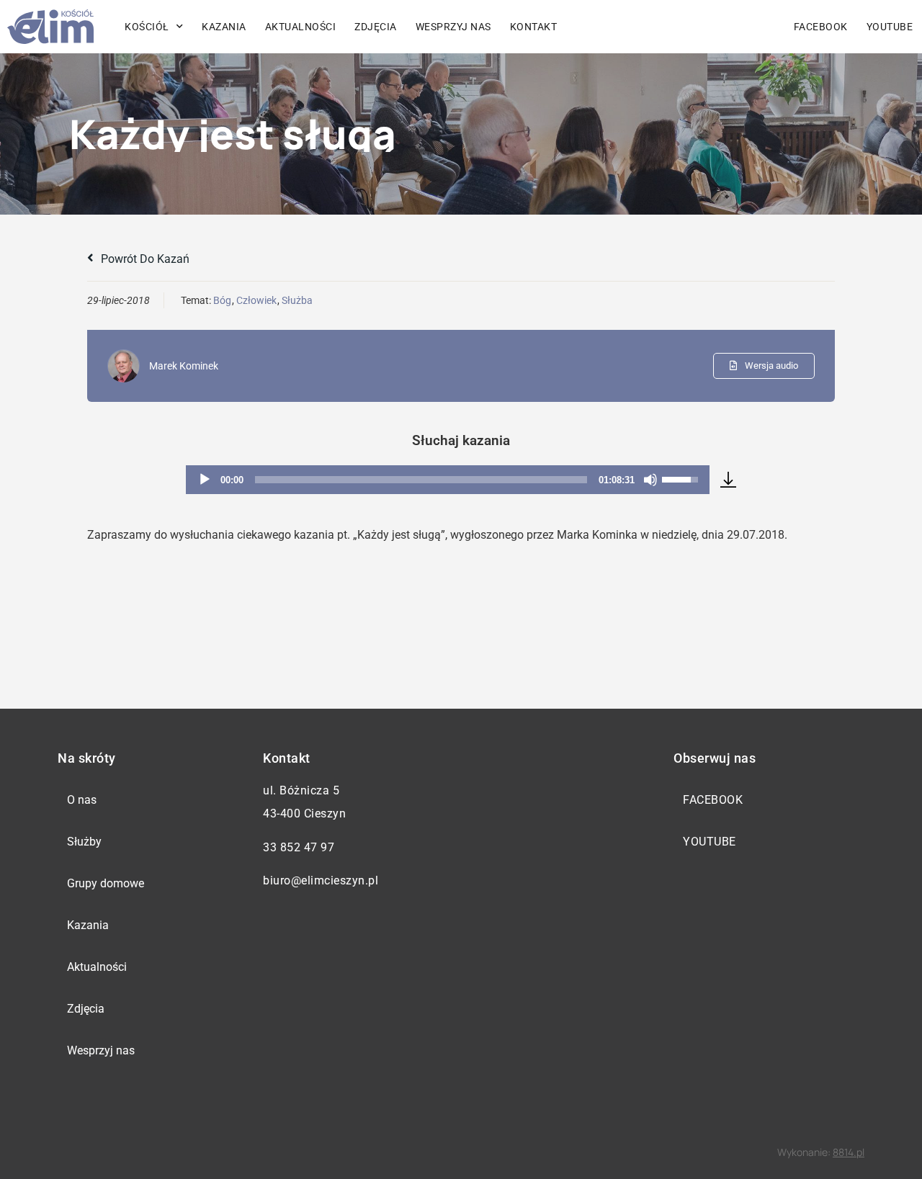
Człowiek (256, 300)
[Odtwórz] (204, 479)
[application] (448, 479)
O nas (82, 800)
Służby (84, 841)
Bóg (222, 300)
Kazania (224, 26)
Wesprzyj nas (453, 26)
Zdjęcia (375, 26)
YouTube (709, 841)
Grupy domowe (105, 883)
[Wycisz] (650, 479)
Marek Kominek (183, 366)
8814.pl (848, 1152)
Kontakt (534, 26)
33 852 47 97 (298, 847)
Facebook (821, 26)
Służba (297, 300)
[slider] (421, 479)
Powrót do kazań (143, 259)
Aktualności (300, 26)
